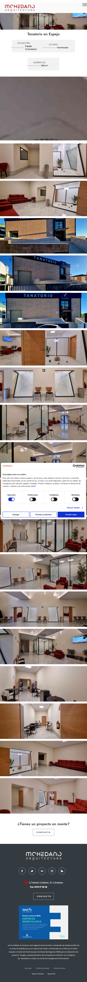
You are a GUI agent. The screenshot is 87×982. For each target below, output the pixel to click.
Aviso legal (28, 968)
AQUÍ (33, 486)
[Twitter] (32, 871)
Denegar (16, 514)
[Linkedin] (42, 871)
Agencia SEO (51, 974)
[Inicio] (19, 8)
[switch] (33, 499)
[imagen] (43, 161)
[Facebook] (22, 871)
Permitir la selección (43, 514)
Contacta (43, 832)
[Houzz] (61, 871)
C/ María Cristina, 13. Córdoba (46, 882)
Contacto (44, 896)
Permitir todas (71, 514)
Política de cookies (59, 968)
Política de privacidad (42, 968)
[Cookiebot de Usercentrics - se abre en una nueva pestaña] (74, 466)
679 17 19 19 (40, 887)
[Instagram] (52, 871)
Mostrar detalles (73, 508)
